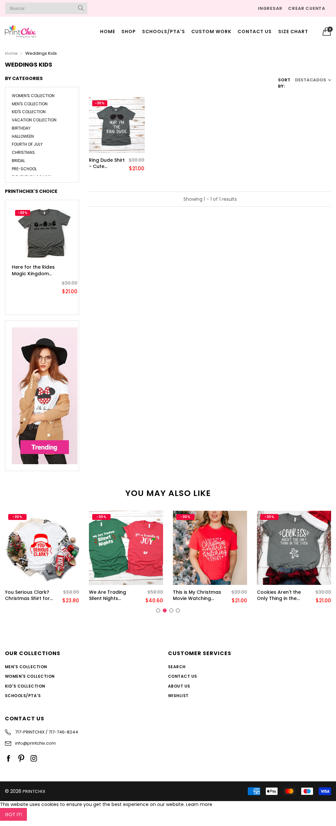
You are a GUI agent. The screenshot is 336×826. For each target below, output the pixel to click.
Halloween (23, 136)
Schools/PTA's (163, 31)
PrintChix (34, 791)
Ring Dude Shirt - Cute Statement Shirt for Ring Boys (107, 163)
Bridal (18, 160)
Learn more (199, 804)
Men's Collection (30, 104)
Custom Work (211, 31)
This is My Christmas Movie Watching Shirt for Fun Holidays (197, 595)
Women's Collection (33, 96)
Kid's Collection (29, 111)
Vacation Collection (34, 120)
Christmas (23, 152)
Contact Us (255, 31)
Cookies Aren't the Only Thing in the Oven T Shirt (279, 595)
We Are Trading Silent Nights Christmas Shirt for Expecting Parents (111, 595)
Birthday (21, 128)
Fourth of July (27, 144)
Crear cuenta (306, 8)
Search (177, 667)
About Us (179, 686)
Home (107, 31)
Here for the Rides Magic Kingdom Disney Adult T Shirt (33, 270)
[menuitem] (107, 31)
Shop (128, 31)
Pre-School (24, 169)
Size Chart (293, 31)
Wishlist (178, 695)
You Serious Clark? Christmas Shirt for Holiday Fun (27, 595)
